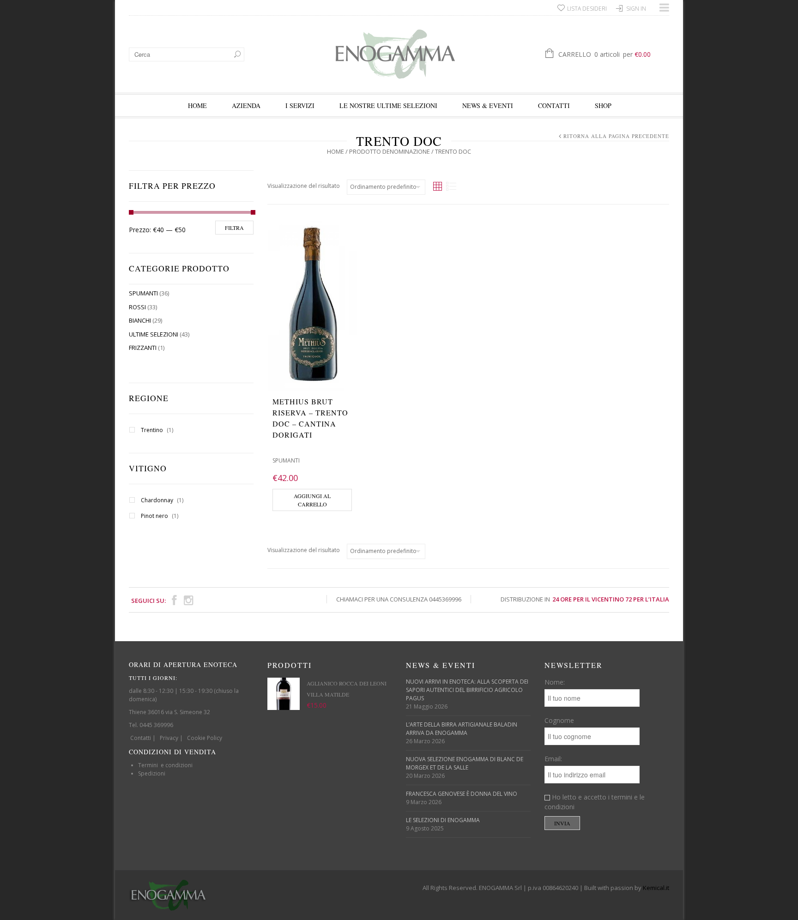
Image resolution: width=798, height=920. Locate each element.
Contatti (554, 105)
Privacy (169, 738)
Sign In (636, 8)
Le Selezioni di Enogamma (443, 820)
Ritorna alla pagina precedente (616, 135)
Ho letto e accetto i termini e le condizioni (594, 802)
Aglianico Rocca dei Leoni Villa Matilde (347, 688)
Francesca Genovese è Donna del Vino (461, 794)
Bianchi (140, 320)
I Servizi (299, 105)
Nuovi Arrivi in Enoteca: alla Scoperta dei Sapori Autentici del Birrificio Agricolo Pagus (467, 690)
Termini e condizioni (165, 765)
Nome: (554, 682)
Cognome (559, 720)
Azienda (246, 105)
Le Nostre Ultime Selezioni (388, 105)
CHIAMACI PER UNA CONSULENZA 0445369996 (398, 599)
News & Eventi (487, 105)
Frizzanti (143, 347)
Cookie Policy (204, 738)
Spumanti (143, 293)
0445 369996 (156, 725)
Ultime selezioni (153, 334)
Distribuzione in (585, 599)
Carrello (604, 54)
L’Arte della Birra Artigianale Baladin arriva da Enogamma (461, 729)
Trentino (152, 430)
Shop (603, 105)
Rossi (137, 307)
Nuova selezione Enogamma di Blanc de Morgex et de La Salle (464, 763)
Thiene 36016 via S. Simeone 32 (169, 712)
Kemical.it (656, 888)
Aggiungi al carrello (312, 500)
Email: (553, 758)
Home (197, 105)
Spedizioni (151, 773)
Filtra (234, 227)
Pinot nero (154, 516)
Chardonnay (157, 500)
